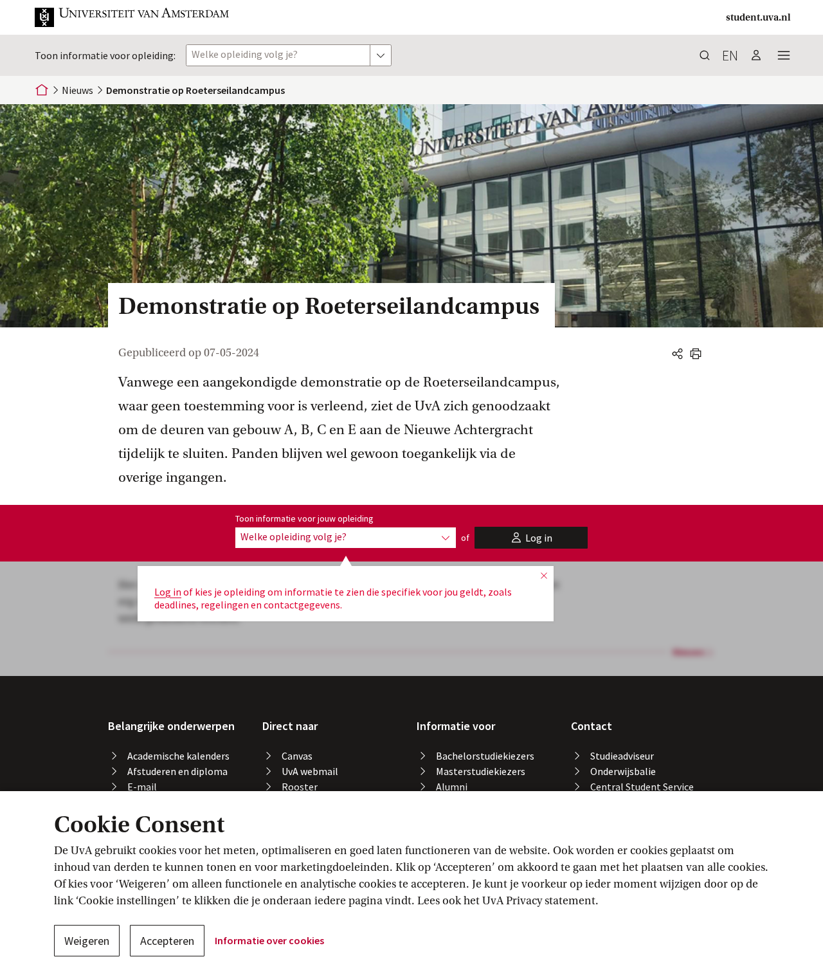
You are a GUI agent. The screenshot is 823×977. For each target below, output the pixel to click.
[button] (132, 17)
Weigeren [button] (86, 940)
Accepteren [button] (167, 940)
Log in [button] (167, 591)
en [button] (730, 55)
